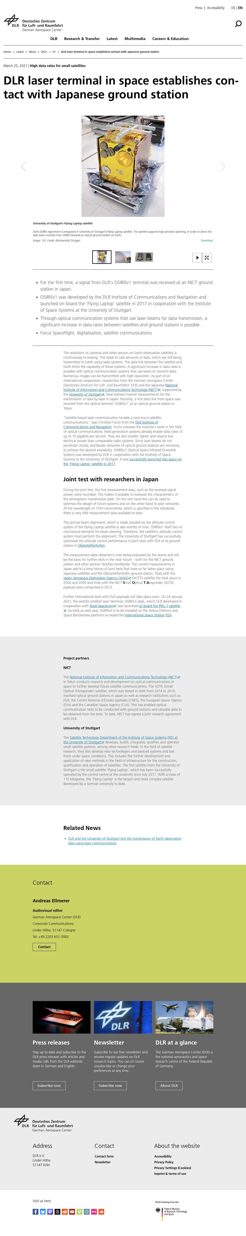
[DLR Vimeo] (79, 1213)
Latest (112, 38)
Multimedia (135, 38)
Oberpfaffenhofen (91, 545)
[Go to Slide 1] (101, 257)
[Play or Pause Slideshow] (197, 258)
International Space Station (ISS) (148, 615)
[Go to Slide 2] (123, 257)
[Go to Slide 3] (144, 257)
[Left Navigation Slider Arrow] (39, 166)
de (233, 8)
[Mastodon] (50, 1213)
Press (198, 8)
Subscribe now (49, 1085)
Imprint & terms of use (170, 1174)
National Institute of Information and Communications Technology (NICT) (120, 387)
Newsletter (103, 1162)
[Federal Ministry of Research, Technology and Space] (176, 1225)
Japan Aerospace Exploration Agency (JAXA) (95, 578)
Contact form (104, 1156)
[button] (123, 182)
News (32, 51)
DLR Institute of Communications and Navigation (110, 424)
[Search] (239, 23)
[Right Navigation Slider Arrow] (209, 166)
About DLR (169, 1085)
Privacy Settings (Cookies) (172, 1168)
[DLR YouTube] (72, 1213)
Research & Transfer (82, 38)
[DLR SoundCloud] (101, 1213)
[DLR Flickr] (94, 1213)
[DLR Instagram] (87, 1213)
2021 (44, 51)
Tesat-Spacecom (101, 606)
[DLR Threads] (57, 1213)
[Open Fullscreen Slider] (207, 258)
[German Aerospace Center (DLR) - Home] (34, 23)
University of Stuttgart (85, 394)
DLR (53, 38)
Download (207, 240)
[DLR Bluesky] (43, 1213)
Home (7, 51)
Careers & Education (170, 38)
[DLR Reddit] (65, 1213)
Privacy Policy (164, 1162)
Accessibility (215, 8)
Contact (44, 947)
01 (54, 51)
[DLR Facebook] (35, 1213)
